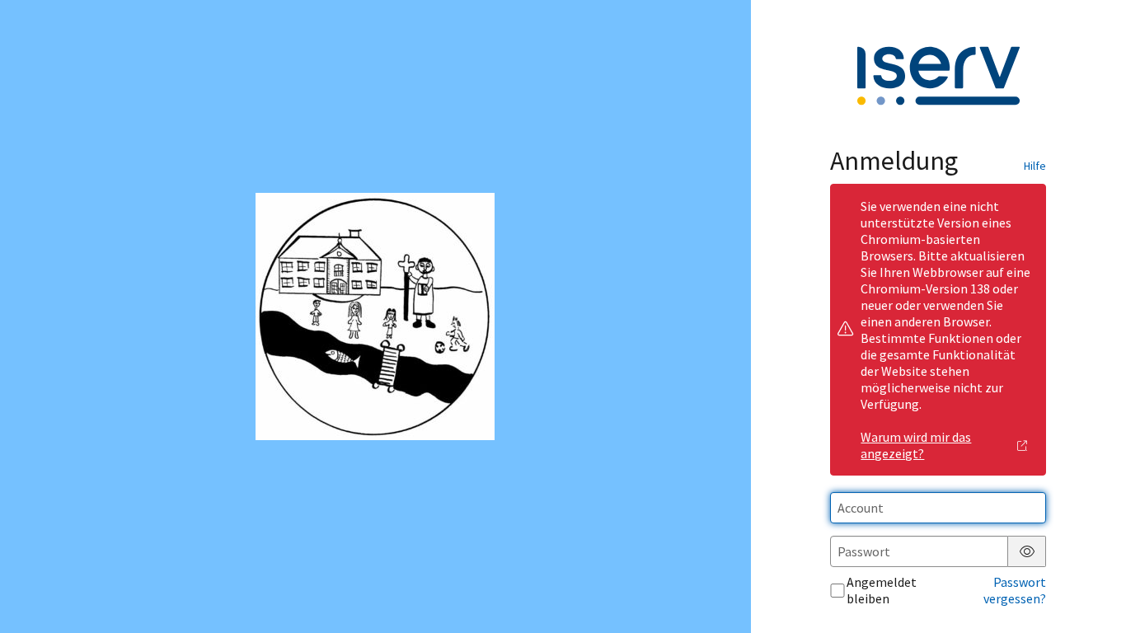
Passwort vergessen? (1014, 590)
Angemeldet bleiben (882, 590)
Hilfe (1035, 165)
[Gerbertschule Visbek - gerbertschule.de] (375, 316)
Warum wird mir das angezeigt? (916, 445)
